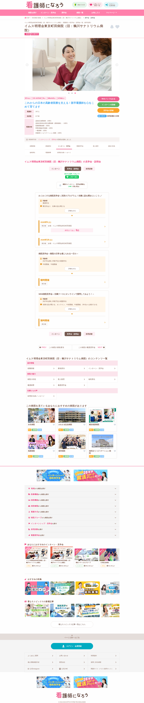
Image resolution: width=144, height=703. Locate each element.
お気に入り (96, 13)
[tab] (72, 488)
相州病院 (62, 451)
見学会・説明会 (73, 169)
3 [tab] (75, 93)
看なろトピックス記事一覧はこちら (72, 624)
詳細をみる (72, 211)
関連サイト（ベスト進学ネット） (102, 669)
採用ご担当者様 (96, 662)
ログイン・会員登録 (74, 646)
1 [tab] (69, 93)
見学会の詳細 (108, 110)
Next (117, 65)
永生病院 (31, 424)
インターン (55, 169)
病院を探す (32, 13)
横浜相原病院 (94, 424)
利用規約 (94, 655)
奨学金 (64, 13)
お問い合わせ (63, 655)
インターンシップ (44, 139)
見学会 (54, 139)
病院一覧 (80, 13)
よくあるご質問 (33, 655)
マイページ (110, 13)
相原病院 (31, 451)
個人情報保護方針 (34, 662)
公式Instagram (34, 669)
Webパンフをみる (108, 99)
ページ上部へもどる (72, 637)
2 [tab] (72, 93)
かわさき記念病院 (65, 424)
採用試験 (89, 169)
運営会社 (62, 662)
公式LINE (64, 669)
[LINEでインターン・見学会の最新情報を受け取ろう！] (112, 27)
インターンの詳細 (108, 105)
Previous (27, 65)
